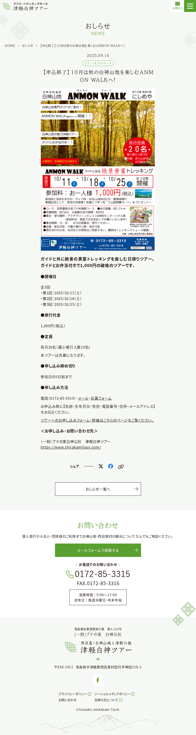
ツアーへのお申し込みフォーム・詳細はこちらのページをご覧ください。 (97, 420)
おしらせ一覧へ (98, 488)
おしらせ (27, 45)
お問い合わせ (68, 699)
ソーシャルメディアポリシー (112, 693)
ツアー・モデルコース (98, 63)
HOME (10, 45)
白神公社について (106, 699)
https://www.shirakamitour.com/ (71, 447)
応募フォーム (101, 398)
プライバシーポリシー (73, 693)
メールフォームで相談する (98, 550)
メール (83, 398)
